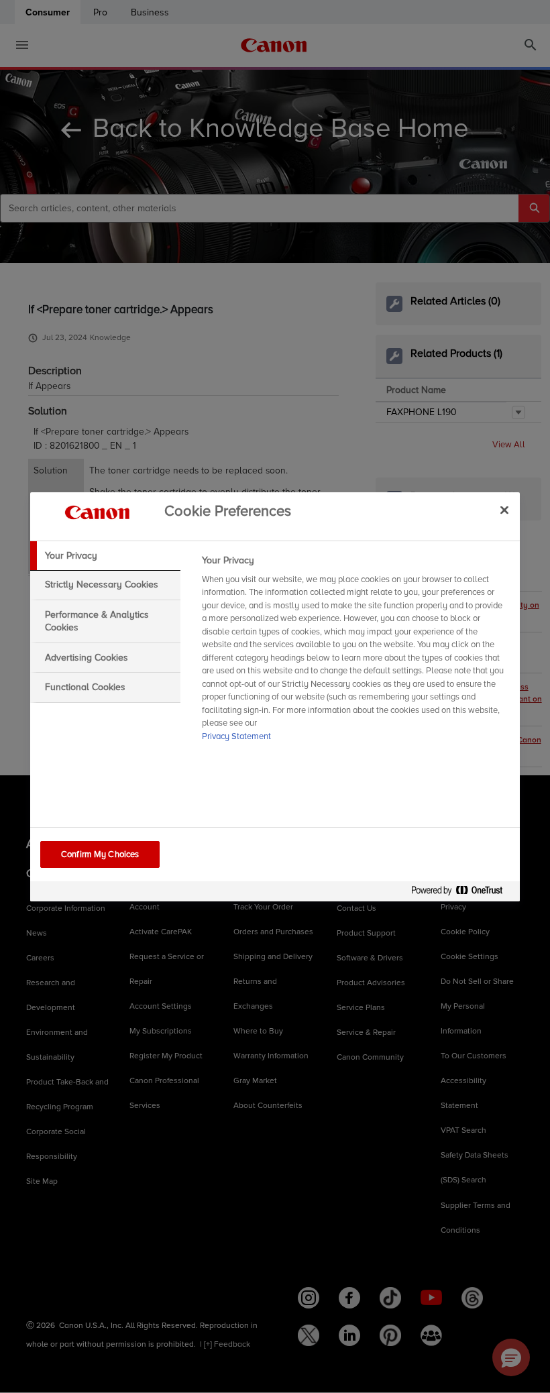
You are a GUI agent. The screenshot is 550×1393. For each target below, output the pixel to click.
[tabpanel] (355, 652)
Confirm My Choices (100, 854)
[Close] (504, 510)
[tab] (105, 556)
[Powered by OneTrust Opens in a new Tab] (462, 893)
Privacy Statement (236, 736)
